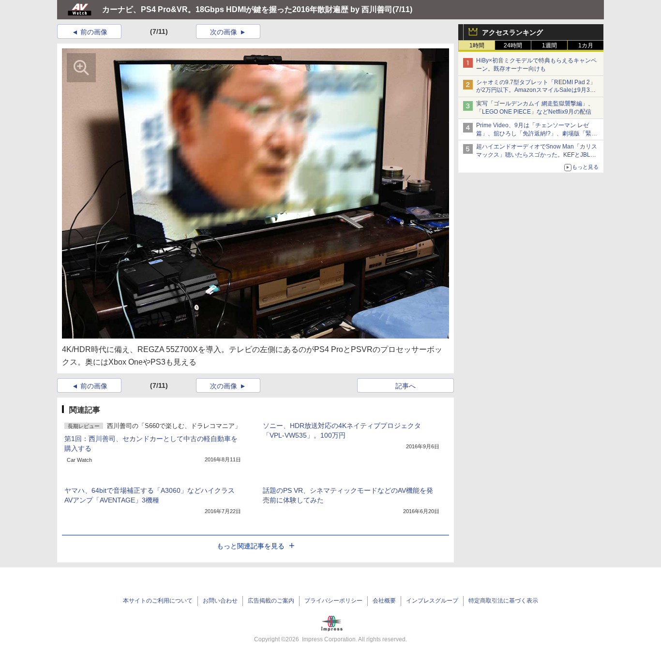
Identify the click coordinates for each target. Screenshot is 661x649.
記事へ (405, 386)
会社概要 (384, 600)
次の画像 (223, 32)
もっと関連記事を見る (251, 546)
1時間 (476, 45)
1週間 (549, 45)
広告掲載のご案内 (271, 600)
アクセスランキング (512, 32)
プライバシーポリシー (333, 600)
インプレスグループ (432, 600)
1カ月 (585, 45)
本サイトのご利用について (158, 600)
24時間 (513, 45)
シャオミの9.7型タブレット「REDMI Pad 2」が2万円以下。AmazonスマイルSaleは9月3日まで (536, 90)
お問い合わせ (220, 600)
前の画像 (93, 32)
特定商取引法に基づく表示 (503, 600)
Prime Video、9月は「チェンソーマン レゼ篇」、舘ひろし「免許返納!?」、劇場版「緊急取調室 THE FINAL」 (536, 133)
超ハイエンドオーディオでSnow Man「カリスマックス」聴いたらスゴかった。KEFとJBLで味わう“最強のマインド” (536, 154)
